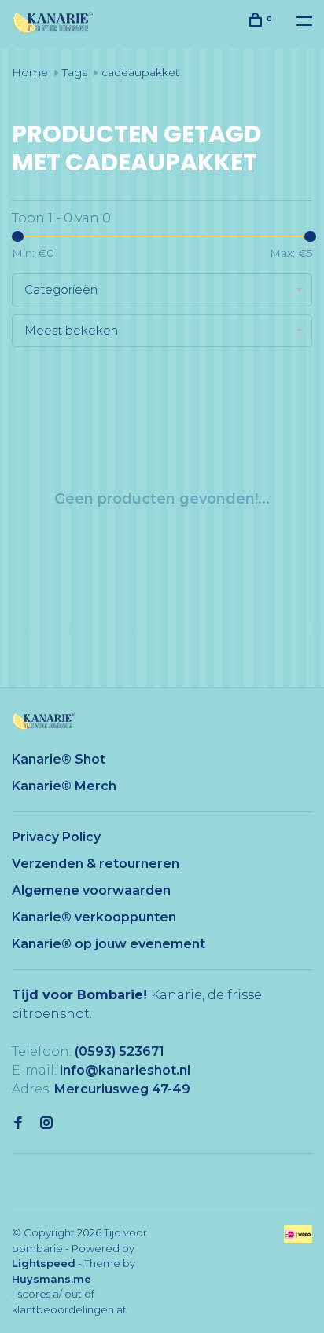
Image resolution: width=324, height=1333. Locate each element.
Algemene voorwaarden (91, 890)
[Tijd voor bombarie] (44, 721)
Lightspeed (43, 1263)
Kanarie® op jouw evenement (108, 943)
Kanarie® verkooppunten (94, 917)
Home (30, 72)
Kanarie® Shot (58, 759)
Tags (74, 72)
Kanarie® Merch (64, 785)
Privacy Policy (56, 836)
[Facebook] (18, 1123)
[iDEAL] (298, 1239)
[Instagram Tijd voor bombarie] (46, 1123)
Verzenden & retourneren (95, 863)
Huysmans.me (51, 1279)
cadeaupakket (140, 72)
